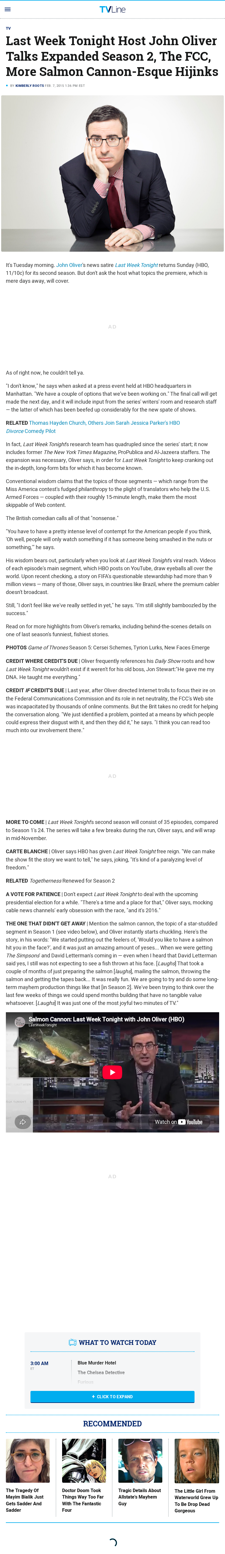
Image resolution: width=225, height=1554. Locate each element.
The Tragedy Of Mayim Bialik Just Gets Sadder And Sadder (24, 1500)
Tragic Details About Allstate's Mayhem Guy (139, 1497)
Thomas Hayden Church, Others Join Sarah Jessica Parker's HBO (104, 422)
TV (8, 28)
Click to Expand (115, 1397)
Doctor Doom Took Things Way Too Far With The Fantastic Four (83, 1500)
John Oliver (69, 265)
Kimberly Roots (30, 85)
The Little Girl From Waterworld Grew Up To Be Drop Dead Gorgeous (196, 1501)
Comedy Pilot (40, 431)
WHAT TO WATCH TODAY (117, 1342)
